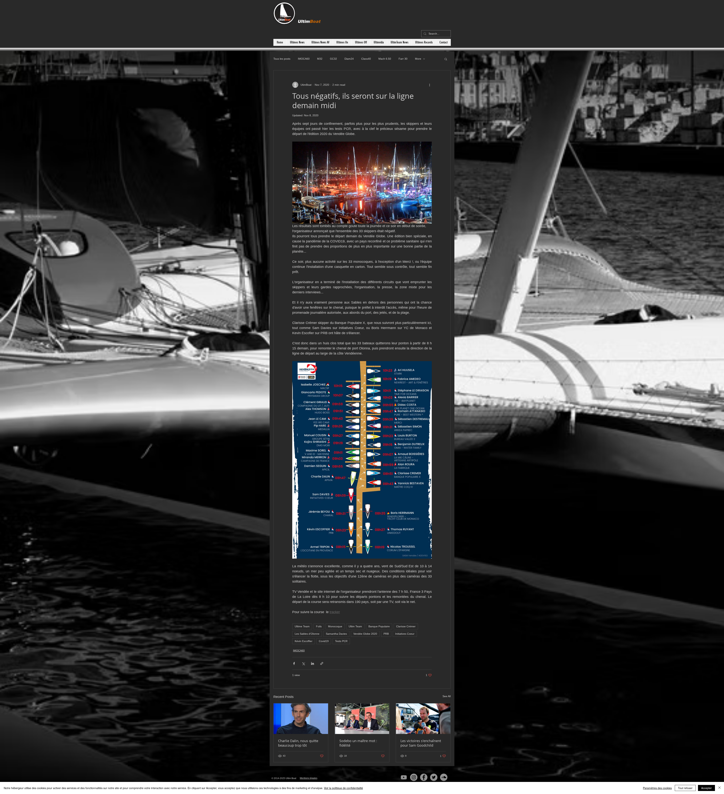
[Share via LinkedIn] (312, 663)
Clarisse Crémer (406, 626)
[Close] (719, 788)
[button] (446, 58)
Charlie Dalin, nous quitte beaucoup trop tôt (298, 743)
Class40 (366, 58)
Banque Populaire (379, 626)
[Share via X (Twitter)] (303, 663)
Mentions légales (308, 778)
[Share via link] (322, 663)
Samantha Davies (336, 633)
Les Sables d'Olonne (307, 633)
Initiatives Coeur (404, 633)
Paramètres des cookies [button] (657, 788)
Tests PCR (341, 641)
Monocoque (335, 626)
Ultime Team (302, 626)
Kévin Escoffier (303, 641)
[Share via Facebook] (294, 663)
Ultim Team (355, 626)
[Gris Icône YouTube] (403, 777)
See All (447, 696)
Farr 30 (403, 58)
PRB (386, 633)
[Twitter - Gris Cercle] (433, 777)
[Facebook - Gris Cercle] (423, 777)
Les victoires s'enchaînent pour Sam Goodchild (420, 743)
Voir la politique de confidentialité (343, 788)
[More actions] (429, 84)
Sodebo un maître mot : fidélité (358, 743)
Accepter (706, 788)
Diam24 (349, 58)
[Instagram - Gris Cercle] (413, 777)
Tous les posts (281, 58)
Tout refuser (685, 788)
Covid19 (324, 641)
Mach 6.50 (384, 58)
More (418, 58)
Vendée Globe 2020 (365, 633)
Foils (319, 626)
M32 (319, 58)
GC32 (333, 58)
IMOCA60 (304, 58)
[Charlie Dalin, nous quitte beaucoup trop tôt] (301, 718)
